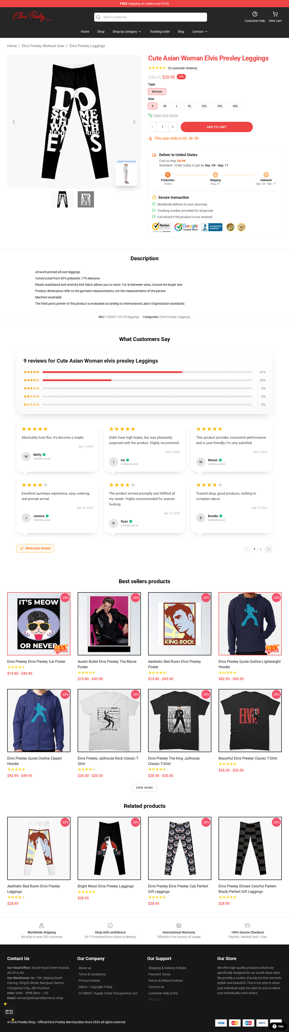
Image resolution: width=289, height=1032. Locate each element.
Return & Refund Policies (166, 980)
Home (12, 46)
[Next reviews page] (269, 549)
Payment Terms (159, 974)
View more (144, 787)
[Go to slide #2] (86, 199)
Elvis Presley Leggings (87, 46)
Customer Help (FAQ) (163, 993)
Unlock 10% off (9, 1012)
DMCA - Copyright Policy (95, 987)
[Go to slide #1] (62, 199)
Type (151, 84)
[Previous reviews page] (247, 549)
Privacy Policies (89, 980)
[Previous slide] (14, 122)
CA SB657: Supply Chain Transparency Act (108, 993)
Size (151, 99)
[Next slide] (134, 122)
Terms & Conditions (92, 974)
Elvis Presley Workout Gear (43, 46)
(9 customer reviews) (182, 68)
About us (85, 968)
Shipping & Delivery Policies (167, 968)
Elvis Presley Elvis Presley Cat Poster (36, 661)
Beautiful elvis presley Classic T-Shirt (248, 758)
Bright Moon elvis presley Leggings (106, 886)
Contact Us (156, 987)
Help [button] (281, 1026)
